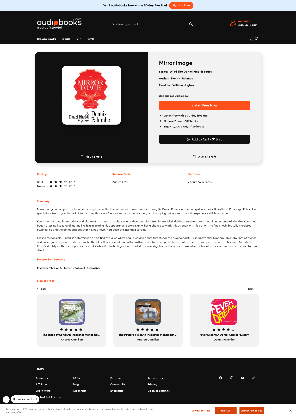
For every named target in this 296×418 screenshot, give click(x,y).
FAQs (76, 378)
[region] (148, 411)
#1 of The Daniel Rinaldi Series (191, 72)
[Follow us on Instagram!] (231, 388)
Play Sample (93, 157)
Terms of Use (156, 378)
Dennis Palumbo (182, 79)
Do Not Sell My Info (48, 397)
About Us (42, 378)
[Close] (290, 410)
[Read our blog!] (253, 388)
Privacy (152, 384)
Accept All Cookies (251, 410)
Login (254, 25)
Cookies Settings (159, 390)
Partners (115, 378)
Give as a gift (207, 157)
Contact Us (117, 384)
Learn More (43, 390)
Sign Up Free (181, 5)
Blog (76, 384)
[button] (41, 289)
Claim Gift (79, 390)
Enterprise (117, 390)
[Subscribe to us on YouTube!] (242, 388)
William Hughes (183, 85)
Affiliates (41, 384)
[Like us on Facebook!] (220, 388)
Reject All (225, 410)
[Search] (191, 24)
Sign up (243, 25)
